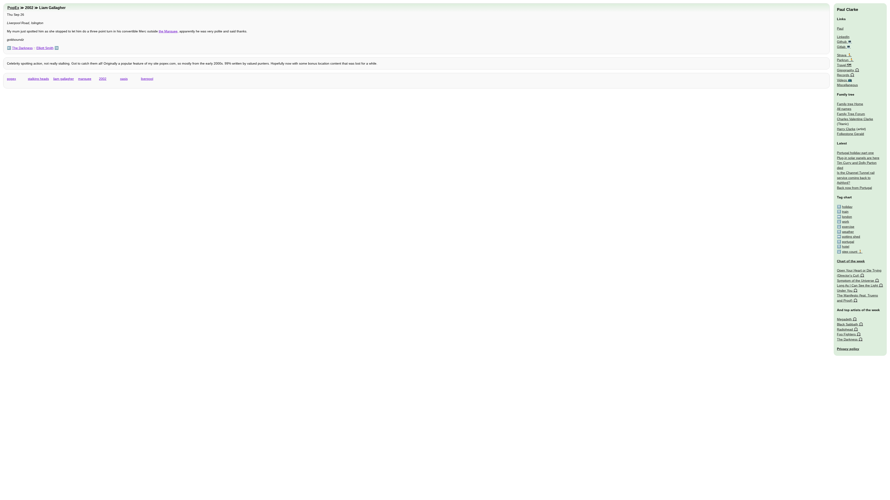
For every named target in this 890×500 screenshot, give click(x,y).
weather (848, 232)
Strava (841, 55)
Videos (842, 80)
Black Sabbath (847, 324)
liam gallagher (63, 79)
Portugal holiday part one (855, 153)
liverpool (147, 79)
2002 (102, 79)
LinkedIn (843, 37)
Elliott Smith (45, 48)
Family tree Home (850, 104)
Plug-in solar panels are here (858, 158)
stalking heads (38, 79)
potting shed (851, 236)
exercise (848, 226)
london (847, 217)
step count (849, 251)
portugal (848, 242)
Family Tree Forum (851, 114)
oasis (124, 79)
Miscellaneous (847, 85)
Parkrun (843, 60)
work (845, 221)
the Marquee (168, 31)
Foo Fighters (846, 334)
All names (844, 109)
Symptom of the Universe (855, 280)
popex (11, 79)
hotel (845, 246)
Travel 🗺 (844, 65)
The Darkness (22, 48)
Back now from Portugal (854, 188)
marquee (84, 79)
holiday (847, 207)
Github (842, 42)
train (845, 211)
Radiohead (845, 329)
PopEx (13, 8)
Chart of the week (851, 261)
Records (843, 75)
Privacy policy (848, 349)
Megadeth (844, 319)
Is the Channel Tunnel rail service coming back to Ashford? (855, 177)
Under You (844, 290)
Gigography (845, 70)
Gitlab (841, 47)
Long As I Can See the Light (857, 285)
